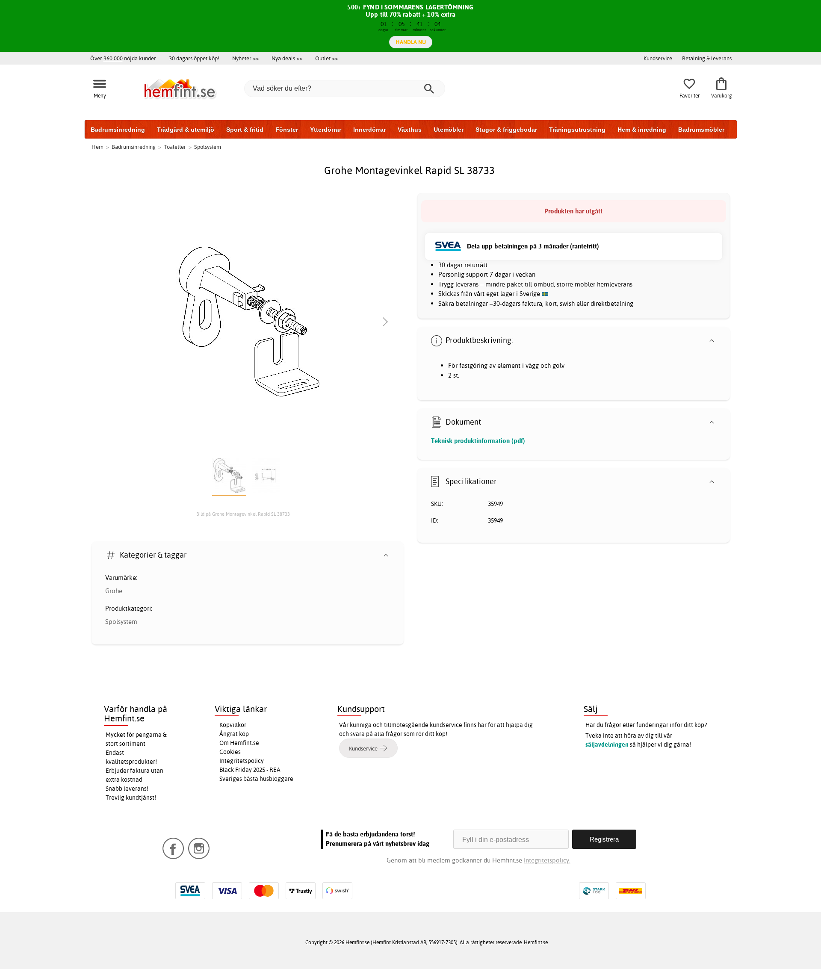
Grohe (113, 591)
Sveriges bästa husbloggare (256, 779)
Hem (97, 146)
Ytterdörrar (325, 129)
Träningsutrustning (577, 129)
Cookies (230, 752)
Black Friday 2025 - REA (250, 770)
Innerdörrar (369, 129)
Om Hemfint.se (239, 743)
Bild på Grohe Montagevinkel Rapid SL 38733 (243, 514)
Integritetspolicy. (547, 860)
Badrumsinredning (118, 129)
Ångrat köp (234, 734)
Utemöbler (449, 129)
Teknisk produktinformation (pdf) (478, 441)
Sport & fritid (244, 129)
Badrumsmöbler (701, 129)
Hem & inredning (641, 129)
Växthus (410, 129)
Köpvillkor (232, 725)
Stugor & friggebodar (506, 129)
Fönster (286, 129)
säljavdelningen (607, 744)
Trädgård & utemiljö (185, 129)
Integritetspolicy (241, 761)
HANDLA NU (411, 41)
